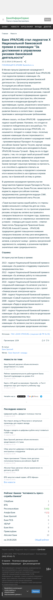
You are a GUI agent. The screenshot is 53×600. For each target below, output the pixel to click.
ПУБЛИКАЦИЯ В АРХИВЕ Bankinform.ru (18, 65)
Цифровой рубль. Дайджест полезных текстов (22, 414)
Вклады (38, 27)
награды (23, 353)
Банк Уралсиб (7, 349)
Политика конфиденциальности (25, 561)
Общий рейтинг (42, 540)
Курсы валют (27, 27)
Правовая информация (11, 564)
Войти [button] (47, 19)
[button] (3, 19)
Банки (4, 27)
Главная (5, 34)
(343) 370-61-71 (8, 556)
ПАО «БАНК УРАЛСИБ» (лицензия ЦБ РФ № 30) (30, 334)
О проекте (6, 561)
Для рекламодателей (31, 564)
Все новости (9, 482)
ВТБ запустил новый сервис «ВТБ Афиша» (21, 477)
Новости (15, 27)
